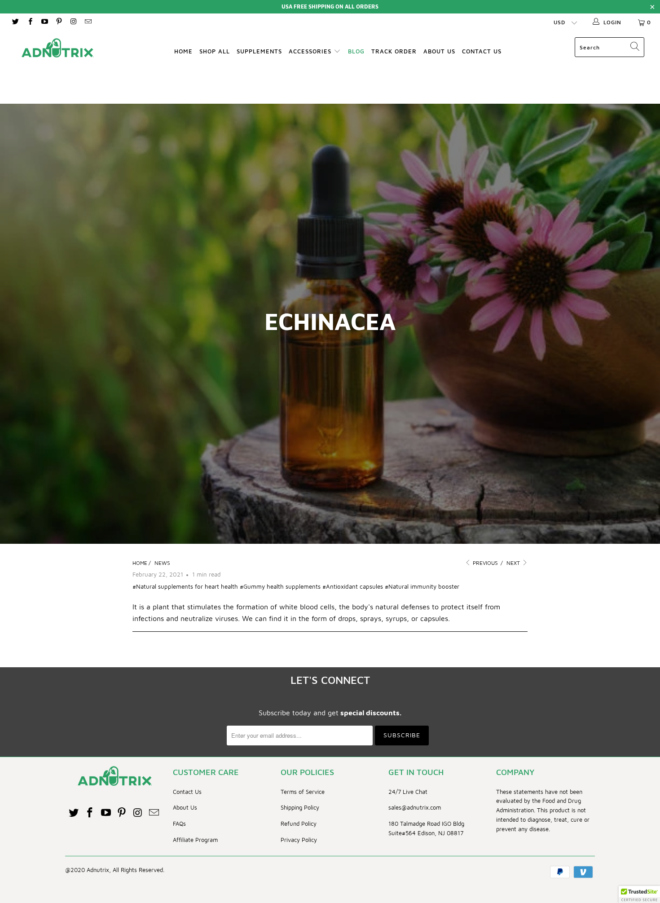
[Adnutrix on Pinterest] (58, 22)
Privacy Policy (299, 839)
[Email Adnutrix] (87, 22)
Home (183, 51)
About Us (439, 51)
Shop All (214, 51)
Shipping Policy (300, 807)
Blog (356, 51)
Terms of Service (303, 791)
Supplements (259, 51)
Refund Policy (299, 823)
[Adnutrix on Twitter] (15, 22)
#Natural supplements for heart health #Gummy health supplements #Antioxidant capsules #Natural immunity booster (295, 586)
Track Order (394, 51)
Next (513, 562)
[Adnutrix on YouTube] (44, 22)
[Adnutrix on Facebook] (29, 22)
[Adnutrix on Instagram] (73, 22)
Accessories (311, 51)
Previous (484, 562)
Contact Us (482, 51)
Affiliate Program (195, 839)
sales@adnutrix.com (414, 807)
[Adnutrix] (57, 47)
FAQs (179, 823)
